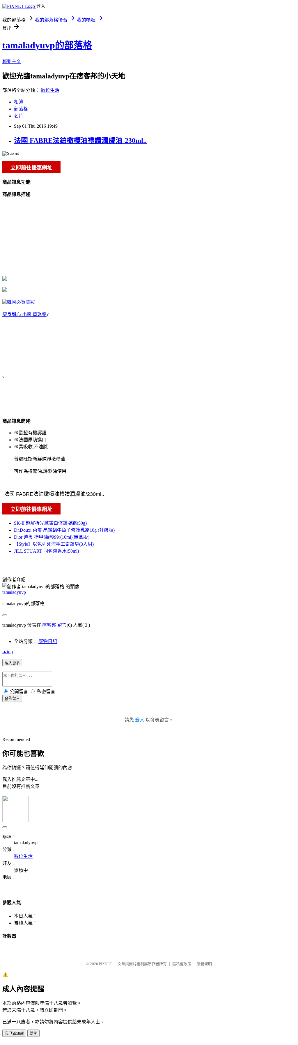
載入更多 (12, 663)
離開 (33, 1033)
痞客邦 (49, 625)
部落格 (21, 108)
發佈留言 (12, 698)
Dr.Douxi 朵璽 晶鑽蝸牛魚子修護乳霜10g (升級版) (64, 530)
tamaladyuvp (14, 592)
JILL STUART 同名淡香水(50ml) (46, 551)
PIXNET (105, 964)
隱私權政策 (181, 964)
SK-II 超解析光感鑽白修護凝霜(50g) (50, 523)
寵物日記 (47, 641)
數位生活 (50, 90)
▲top (7, 651)
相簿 (18, 101)
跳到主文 (11, 61)
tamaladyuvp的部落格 (47, 45)
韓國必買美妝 (21, 302)
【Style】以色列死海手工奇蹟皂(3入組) (54, 544)
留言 (62, 625)
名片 (18, 115)
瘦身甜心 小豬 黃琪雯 (24, 314)
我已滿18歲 (14, 1033)
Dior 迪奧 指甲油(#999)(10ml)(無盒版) (51, 537)
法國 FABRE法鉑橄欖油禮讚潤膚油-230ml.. (80, 140)
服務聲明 (204, 964)
